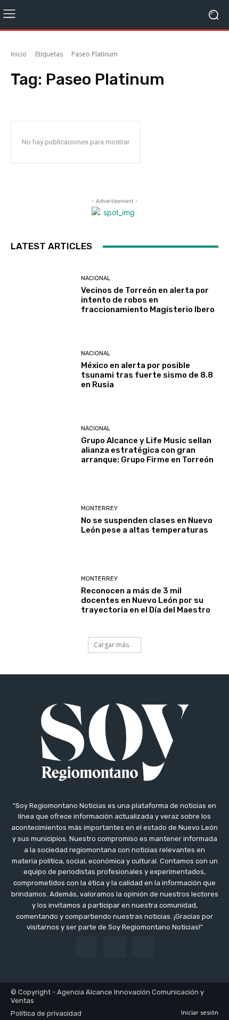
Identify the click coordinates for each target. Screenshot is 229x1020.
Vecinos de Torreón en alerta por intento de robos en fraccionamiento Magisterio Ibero (148, 299)
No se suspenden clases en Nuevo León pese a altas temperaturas (146, 525)
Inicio (19, 54)
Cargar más (111, 644)
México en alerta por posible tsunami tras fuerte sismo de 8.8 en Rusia (147, 375)
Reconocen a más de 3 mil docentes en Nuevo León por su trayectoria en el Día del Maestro (145, 600)
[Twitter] (143, 947)
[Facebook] (86, 947)
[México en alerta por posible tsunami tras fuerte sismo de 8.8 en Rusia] (42, 370)
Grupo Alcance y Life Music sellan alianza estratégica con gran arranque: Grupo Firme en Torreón (147, 450)
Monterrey (99, 508)
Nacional (95, 278)
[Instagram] (114, 947)
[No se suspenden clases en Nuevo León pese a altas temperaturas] (42, 520)
